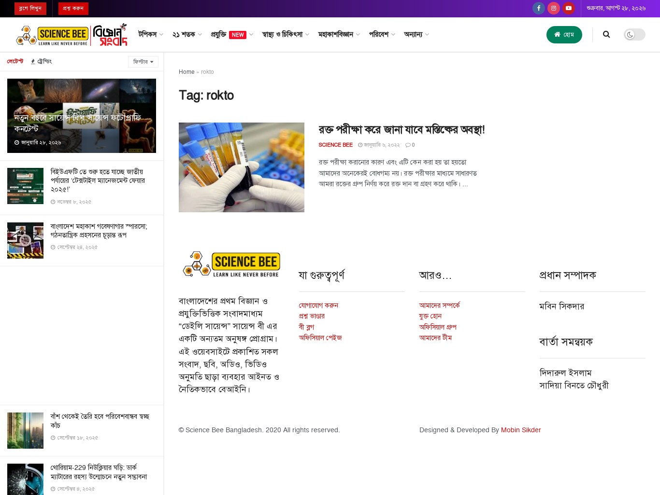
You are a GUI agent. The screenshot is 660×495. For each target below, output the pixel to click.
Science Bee (336, 145)
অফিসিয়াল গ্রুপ (438, 327)
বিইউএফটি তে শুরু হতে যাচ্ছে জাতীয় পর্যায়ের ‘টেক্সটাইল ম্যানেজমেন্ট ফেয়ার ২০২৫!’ (98, 180)
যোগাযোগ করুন (318, 305)
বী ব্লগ (306, 327)
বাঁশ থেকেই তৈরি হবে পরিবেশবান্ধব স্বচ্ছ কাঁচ (100, 421)
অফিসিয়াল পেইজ (320, 338)
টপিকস (148, 34)
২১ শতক (183, 34)
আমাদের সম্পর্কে (439, 305)
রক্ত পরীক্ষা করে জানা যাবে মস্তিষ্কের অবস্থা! (402, 129)
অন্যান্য (413, 34)
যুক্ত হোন (430, 316)
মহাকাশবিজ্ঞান (335, 34)
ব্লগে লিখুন (30, 8)
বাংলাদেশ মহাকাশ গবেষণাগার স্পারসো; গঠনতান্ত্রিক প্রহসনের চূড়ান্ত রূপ (99, 231)
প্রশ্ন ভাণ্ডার (312, 316)
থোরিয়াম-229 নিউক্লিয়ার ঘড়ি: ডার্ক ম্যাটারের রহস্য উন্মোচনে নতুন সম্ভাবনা (99, 472)
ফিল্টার (140, 62)
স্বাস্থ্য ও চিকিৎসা (282, 34)
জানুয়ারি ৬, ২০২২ (381, 145)
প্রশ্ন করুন (73, 8)
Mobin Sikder (521, 430)
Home (187, 72)
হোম (568, 34)
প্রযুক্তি (227, 34)
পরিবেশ (378, 34)
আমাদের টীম (435, 338)
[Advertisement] (81, 334)
